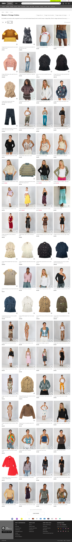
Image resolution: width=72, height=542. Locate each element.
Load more (36, 513)
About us (30, 524)
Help (16, 524)
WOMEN (10, 3)
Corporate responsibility (33, 528)
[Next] (69, 15)
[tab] (4, 6)
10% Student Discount (18, 531)
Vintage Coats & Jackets (49, 15)
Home (3, 12)
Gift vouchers (45, 526)
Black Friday (45, 529)
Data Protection (17, 534)
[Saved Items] (66, 3)
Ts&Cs (65, 540)
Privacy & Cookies (60, 540)
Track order (17, 526)
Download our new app (55, 0)
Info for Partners (45, 531)
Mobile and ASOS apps (47, 524)
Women (7, 12)
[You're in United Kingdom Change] (68, 1)
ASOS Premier (17, 529)
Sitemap (16, 533)
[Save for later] (17, 44)
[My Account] (63, 3)
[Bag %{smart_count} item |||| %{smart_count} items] (68, 3)
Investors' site (31, 529)
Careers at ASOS (32, 526)
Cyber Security (31, 531)
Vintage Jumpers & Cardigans (61, 15)
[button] (58, 528)
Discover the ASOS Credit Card (48, 533)
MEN (16, 3)
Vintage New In (40, 15)
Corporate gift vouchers (47, 528)
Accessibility (68, 540)
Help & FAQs (64, 0)
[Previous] (35, 15)
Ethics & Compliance (18, 536)
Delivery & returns (18, 528)
